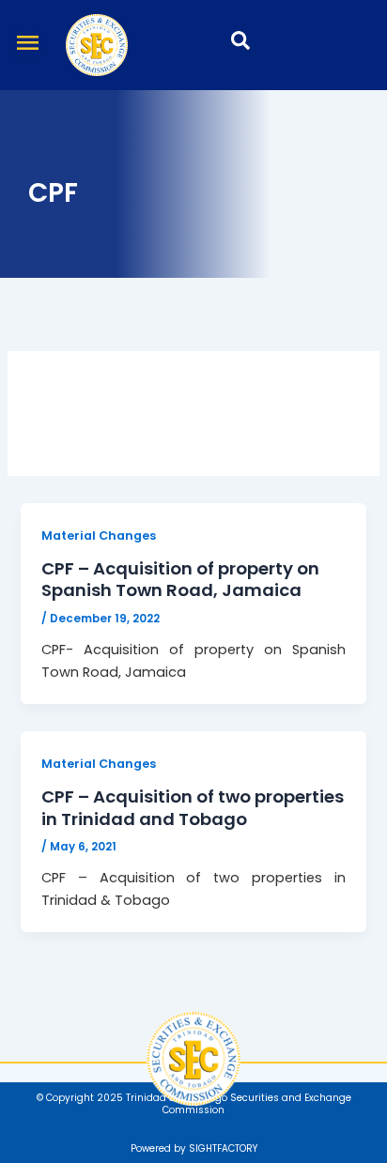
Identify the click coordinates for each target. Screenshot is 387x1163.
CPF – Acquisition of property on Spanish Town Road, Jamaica (180, 580)
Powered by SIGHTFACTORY (194, 1148)
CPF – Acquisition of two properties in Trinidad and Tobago (192, 808)
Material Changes (98, 535)
